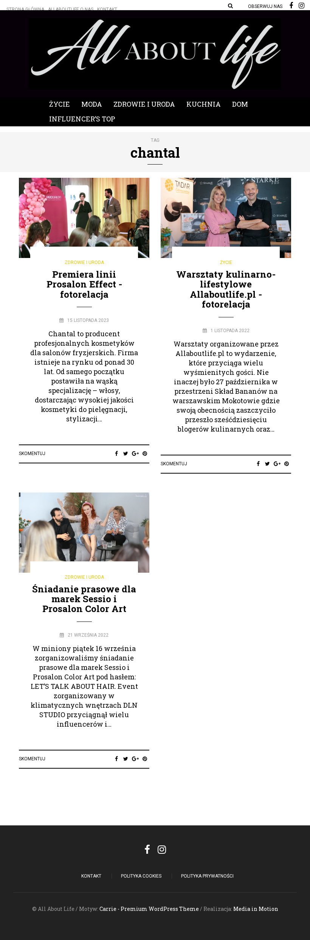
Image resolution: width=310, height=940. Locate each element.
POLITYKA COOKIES (141, 876)
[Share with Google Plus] (135, 453)
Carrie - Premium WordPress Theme (149, 908)
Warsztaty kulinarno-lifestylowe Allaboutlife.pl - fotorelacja (226, 289)
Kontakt (107, 9)
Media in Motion (255, 908)
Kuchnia (203, 104)
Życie (59, 104)
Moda (91, 104)
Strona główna (25, 9)
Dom (240, 104)
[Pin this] (144, 453)
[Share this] (116, 453)
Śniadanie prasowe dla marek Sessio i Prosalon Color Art (84, 599)
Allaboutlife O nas (70, 9)
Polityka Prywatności (207, 876)
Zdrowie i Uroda (144, 104)
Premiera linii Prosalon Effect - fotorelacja (84, 284)
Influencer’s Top (82, 118)
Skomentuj (32, 453)
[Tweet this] (125, 453)
